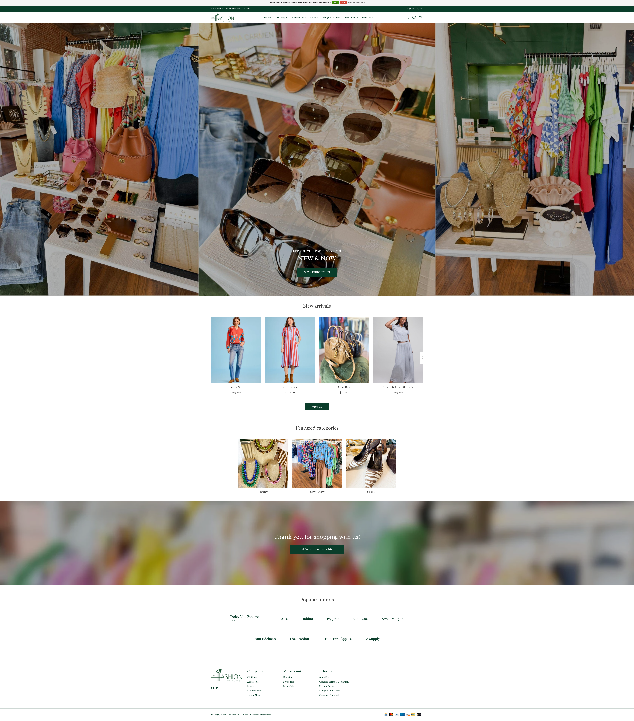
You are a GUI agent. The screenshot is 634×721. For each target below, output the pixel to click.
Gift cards (367, 17)
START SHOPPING (317, 272)
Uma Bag (344, 387)
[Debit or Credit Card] (419, 714)
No (343, 3)
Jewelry (263, 491)
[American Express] (402, 714)
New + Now (351, 17)
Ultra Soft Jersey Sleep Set (398, 387)
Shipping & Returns (329, 690)
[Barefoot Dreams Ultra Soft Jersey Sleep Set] (398, 350)
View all (317, 406)
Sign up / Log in (414, 8)
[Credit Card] (386, 714)
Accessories (253, 681)
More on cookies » (356, 3)
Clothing (252, 677)
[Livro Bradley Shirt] (236, 350)
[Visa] (397, 714)
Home (267, 17)
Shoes (371, 491)
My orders (288, 681)
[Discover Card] (408, 714)
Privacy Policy (326, 686)
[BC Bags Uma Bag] (344, 350)
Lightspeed (266, 714)
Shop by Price (254, 690)
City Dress (290, 387)
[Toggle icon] (407, 17)
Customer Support (329, 695)
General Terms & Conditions (334, 681)
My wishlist (289, 686)
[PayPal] (413, 714)
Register (287, 677)
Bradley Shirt (236, 387)
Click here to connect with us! (317, 549)
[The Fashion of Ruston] (222, 17)
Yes (335, 3)
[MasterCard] (391, 714)
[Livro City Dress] (290, 350)
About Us (324, 677)
